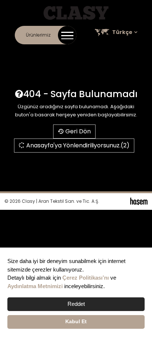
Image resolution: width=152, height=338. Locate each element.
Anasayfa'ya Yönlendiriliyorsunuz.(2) (77, 145)
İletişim (16, 51)
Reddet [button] (76, 304)
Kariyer (100, 51)
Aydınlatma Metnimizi (35, 286)
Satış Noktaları (129, 51)
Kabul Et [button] (76, 321)
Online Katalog (71, 51)
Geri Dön (77, 131)
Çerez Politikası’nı (85, 277)
